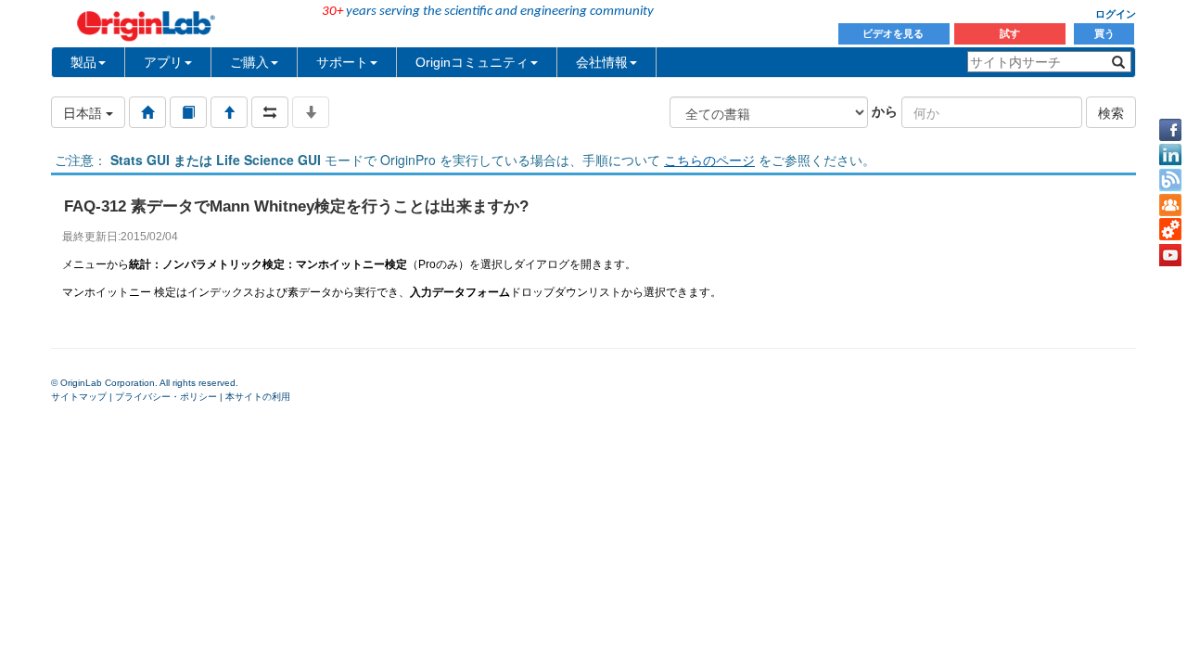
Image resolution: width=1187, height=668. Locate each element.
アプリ (163, 62)
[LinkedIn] (1170, 155)
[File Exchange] (1170, 230)
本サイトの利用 (257, 397)
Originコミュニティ (472, 62)
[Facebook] (1170, 130)
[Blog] (1170, 180)
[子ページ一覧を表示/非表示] (310, 112)
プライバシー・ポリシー (166, 397)
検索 (1111, 112)
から (885, 110)
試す (1010, 33)
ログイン (1115, 13)
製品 (83, 62)
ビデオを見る (894, 33)
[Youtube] (1170, 255)
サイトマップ (79, 397)
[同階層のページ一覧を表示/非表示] (269, 112)
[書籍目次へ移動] (188, 112)
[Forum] (1170, 205)
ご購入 (249, 62)
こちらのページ (709, 159)
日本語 (84, 112)
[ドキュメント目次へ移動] (147, 112)
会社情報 (602, 62)
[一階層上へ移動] (229, 112)
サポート (342, 62)
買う (1104, 33)
